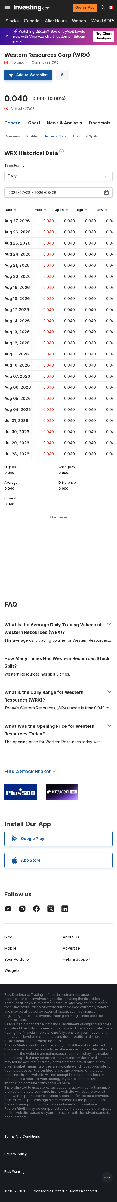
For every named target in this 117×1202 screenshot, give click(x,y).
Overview (12, 136)
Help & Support (76, 959)
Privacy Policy (15, 1154)
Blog (8, 937)
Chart (34, 123)
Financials (99, 123)
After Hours (56, 21)
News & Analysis (64, 123)
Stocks (12, 21)
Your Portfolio (16, 959)
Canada (31, 21)
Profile (31, 136)
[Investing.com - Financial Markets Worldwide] (32, 7)
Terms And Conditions (22, 1136)
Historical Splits (85, 136)
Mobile (10, 948)
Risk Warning (14, 1172)
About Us (71, 937)
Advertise (71, 948)
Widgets (11, 970)
